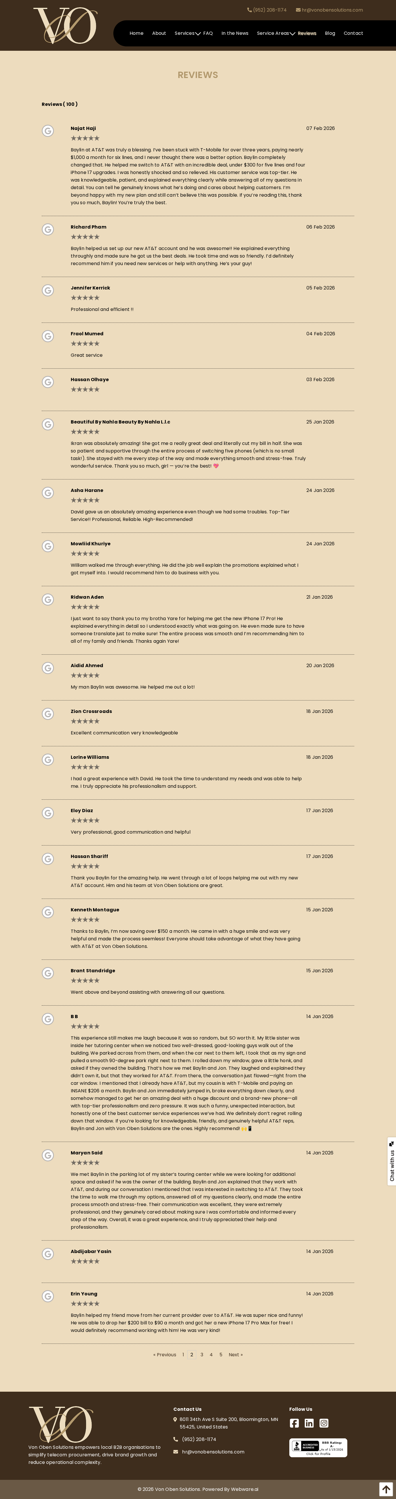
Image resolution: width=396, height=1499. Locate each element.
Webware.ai (245, 1489)
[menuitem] (136, 33)
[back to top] (384, 1489)
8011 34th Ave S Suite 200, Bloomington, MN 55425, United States (229, 1423)
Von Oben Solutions (177, 1489)
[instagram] (326, 1425)
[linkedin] (311, 1425)
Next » (236, 1354)
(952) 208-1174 (269, 10)
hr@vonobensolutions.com (332, 10)
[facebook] (296, 1425)
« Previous (164, 1354)
